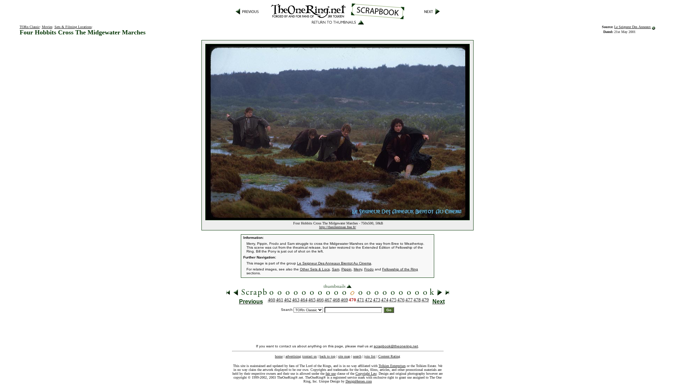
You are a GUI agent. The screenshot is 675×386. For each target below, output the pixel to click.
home (279, 356)
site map (344, 356)
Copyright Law (366, 373)
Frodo (369, 269)
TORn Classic (30, 27)
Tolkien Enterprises (392, 366)
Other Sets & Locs (315, 269)
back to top (327, 356)
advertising (293, 356)
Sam (335, 269)
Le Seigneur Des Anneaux (632, 27)
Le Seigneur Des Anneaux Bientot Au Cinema (334, 263)
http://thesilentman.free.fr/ (337, 227)
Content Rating (389, 356)
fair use (331, 373)
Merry (358, 269)
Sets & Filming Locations (73, 27)
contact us (310, 356)
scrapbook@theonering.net (396, 346)
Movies (47, 27)
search (357, 356)
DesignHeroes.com (359, 381)
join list (369, 356)
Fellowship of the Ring (400, 269)
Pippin (346, 269)
